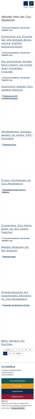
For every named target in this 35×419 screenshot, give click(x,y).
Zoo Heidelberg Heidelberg (8, 4)
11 (30, 350)
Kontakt (17, 386)
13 (9, 353)
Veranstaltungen (17, 381)
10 (26, 350)
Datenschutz (17, 397)
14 (13, 353)
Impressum (17, 391)
